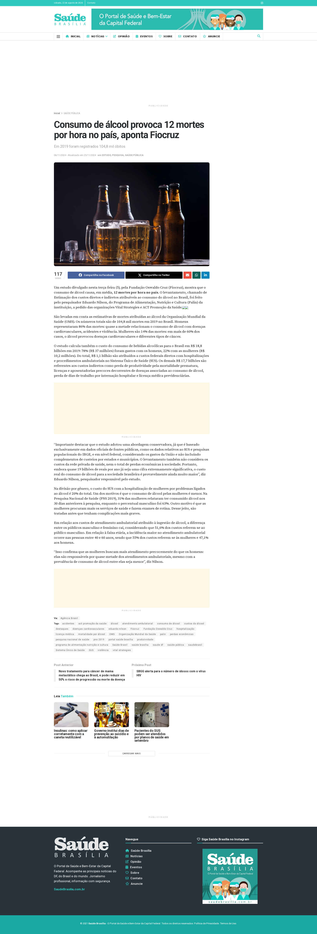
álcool (114, 623)
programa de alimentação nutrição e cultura (82, 645)
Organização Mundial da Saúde (137, 634)
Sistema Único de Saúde (70, 650)
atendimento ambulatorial (137, 623)
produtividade (145, 639)
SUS (91, 650)
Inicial (76, 36)
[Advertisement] (158, 71)
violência (103, 650)
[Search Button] (258, 36)
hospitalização (185, 629)
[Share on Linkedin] (205, 275)
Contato (91, 3)
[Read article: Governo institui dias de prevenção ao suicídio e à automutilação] (111, 714)
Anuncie (214, 36)
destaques (62, 629)
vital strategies (122, 650)
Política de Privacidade (206, 923)
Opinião (124, 36)
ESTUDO (106, 155)
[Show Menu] (58, 36)
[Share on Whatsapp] (196, 275)
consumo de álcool (168, 623)
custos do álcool (194, 623)
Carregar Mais (132, 753)
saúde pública (175, 645)
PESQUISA (118, 155)
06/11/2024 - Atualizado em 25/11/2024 (75, 155)
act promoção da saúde (93, 623)
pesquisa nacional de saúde (72, 639)
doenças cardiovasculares (88, 629)
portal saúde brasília (121, 639)
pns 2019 (99, 639)
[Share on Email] (187, 275)
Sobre (167, 36)
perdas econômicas (182, 634)
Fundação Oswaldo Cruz (158, 629)
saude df (158, 645)
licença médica (65, 634)
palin (163, 634)
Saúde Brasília (141, 850)
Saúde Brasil (119, 645)
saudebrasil (195, 645)
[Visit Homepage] (70, 19)
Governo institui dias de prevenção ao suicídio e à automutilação (111, 734)
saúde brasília (140, 645)
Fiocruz (135, 629)
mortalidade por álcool (91, 634)
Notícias (97, 36)
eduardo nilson (117, 629)
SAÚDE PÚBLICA (72, 113)
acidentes (68, 623)
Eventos (146, 36)
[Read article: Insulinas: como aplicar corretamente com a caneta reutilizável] (71, 714)
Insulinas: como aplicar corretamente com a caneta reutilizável (71, 734)
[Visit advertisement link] (177, 19)
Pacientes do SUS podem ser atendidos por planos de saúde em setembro (151, 735)
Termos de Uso (228, 923)
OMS (112, 634)
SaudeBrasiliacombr (69, 889)
